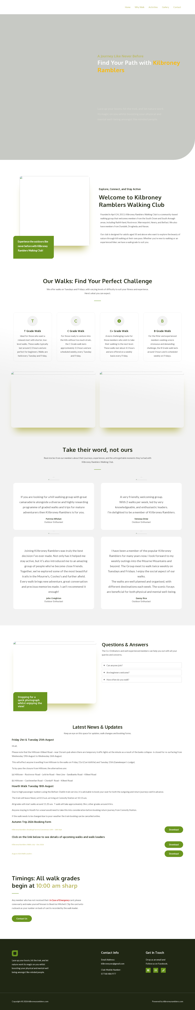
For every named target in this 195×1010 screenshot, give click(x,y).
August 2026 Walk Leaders (22, 854)
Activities (153, 7)
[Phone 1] (163, 970)
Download (174, 829)
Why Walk (139, 7)
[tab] (142, 665)
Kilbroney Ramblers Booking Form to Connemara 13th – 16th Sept (37, 829)
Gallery (165, 7)
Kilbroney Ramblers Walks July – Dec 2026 (28, 844)
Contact (177, 7)
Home (127, 7)
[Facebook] (148, 970)
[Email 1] (155, 970)
